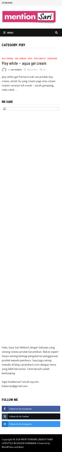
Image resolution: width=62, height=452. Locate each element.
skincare (52, 58)
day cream (7, 58)
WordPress (8, 447)
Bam (21, 447)
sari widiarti (16, 69)
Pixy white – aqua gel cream (24, 63)
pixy (30, 58)
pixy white (39, 58)
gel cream (20, 58)
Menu (10, 32)
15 (44, 69)
